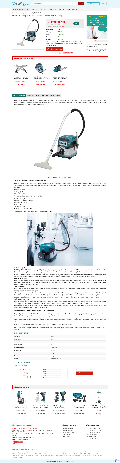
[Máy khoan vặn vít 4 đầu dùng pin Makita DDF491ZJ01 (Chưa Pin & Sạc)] (60, 397)
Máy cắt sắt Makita (18, 455)
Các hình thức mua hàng (68, 432)
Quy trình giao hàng (91, 436)
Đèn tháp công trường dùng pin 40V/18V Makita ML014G (99, 407)
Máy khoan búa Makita (58, 454)
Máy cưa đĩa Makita (45, 454)
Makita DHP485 (48, 6)
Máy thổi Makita (30, 452)
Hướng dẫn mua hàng (68, 428)
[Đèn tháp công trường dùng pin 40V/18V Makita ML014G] (99, 397)
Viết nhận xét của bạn (84, 373)
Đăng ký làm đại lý (72, 9)
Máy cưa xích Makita (74, 455)
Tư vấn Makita (52, 9)
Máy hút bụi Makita (37, 13)
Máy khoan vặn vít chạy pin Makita (45, 452)
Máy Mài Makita (34, 454)
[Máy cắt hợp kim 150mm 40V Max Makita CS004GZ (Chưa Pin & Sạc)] (41, 68)
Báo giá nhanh (94, 4)
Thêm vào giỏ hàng (55, 49)
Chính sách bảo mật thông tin (93, 432)
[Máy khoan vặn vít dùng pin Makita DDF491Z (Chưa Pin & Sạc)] (41, 397)
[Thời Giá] (20, 3)
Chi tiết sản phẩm (19, 95)
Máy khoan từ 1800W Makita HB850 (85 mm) (21, 406)
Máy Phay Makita (70, 454)
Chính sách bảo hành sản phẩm (94, 430)
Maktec (21, 457)
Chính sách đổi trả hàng (92, 438)
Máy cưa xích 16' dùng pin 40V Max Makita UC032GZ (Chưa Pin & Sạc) (60, 78)
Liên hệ (61, 9)
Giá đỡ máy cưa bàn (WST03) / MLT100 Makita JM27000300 (21, 78)
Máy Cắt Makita (86, 455)
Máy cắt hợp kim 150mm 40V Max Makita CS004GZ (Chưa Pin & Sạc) (41, 78)
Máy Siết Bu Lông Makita (31, 455)
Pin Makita (100, 452)
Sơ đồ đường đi (66, 436)
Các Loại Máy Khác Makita (100, 51)
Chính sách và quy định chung (93, 428)
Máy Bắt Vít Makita (82, 454)
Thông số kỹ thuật (33, 95)
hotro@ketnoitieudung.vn (22, 439)
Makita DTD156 (56, 6)
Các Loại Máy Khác (25, 13)
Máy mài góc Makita (18, 452)
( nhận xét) (26, 377)
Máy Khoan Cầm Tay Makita (20, 454)
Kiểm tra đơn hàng (67, 434)
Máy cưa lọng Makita (94, 454)
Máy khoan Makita (91, 452)
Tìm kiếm (81, 3)
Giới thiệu (43, 9)
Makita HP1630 (65, 6)
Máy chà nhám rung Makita (77, 452)
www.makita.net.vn (58, 314)
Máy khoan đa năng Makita (47, 455)
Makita (59, 29)
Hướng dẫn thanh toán (68, 430)
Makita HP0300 (40, 6)
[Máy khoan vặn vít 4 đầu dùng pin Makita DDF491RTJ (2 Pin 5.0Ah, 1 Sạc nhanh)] (79, 397)
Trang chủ (34, 9)
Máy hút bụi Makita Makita (99, 49)
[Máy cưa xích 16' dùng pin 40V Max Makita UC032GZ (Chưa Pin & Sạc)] (60, 68)
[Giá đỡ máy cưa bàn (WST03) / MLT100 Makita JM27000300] (21, 68)
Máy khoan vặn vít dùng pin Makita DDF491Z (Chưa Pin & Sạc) (40, 407)
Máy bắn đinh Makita (61, 455)
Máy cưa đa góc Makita (62, 452)
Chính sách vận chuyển (92, 434)
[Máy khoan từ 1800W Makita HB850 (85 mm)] (21, 397)
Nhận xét (45, 95)
